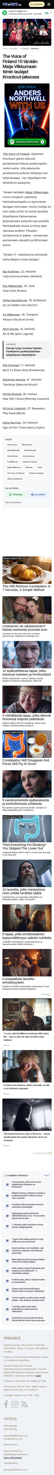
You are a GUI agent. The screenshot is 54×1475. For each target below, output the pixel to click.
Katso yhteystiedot (13, 1457)
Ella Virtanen (11, 365)
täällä (38, 1375)
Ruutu (40, 467)
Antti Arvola (10, 329)
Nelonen (29, 467)
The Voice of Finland (16, 154)
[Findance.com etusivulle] (12, 4)
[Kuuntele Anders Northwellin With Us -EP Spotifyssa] (27, 115)
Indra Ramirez (12, 422)
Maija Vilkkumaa (14, 467)
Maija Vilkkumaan (36, 192)
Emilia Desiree (12, 394)
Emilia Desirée (30, 450)
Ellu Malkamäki (12, 286)
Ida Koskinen (11, 271)
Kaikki (46, 1175)
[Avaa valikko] (49, 4)
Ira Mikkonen (11, 314)
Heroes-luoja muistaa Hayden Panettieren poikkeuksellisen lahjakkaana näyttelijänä (24, 352)
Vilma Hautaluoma (15, 300)
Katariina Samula (14, 379)
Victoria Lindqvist (14, 408)
